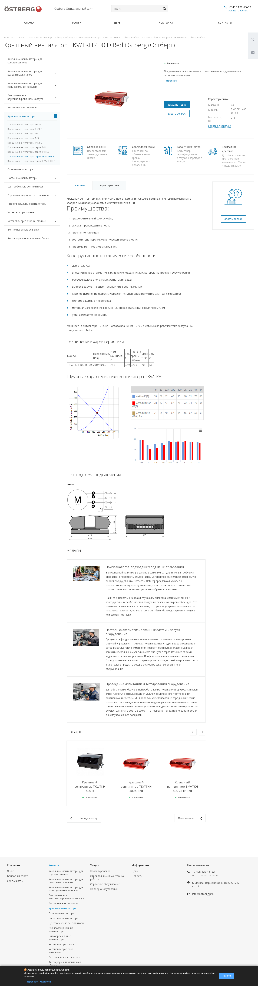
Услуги (76, 22)
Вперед (202, 732)
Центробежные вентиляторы (25, 186)
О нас (10, 871)
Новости (137, 876)
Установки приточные (21, 212)
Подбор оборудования (104, 889)
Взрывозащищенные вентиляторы (28, 195)
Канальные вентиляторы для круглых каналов (25, 60)
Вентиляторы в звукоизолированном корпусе (25, 97)
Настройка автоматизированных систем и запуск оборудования (143, 632)
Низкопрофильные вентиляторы (27, 203)
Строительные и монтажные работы (107, 877)
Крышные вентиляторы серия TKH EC (28, 151)
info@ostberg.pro (203, 894)
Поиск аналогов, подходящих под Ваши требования (145, 567)
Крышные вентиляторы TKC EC (25, 129)
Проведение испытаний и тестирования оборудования (147, 684)
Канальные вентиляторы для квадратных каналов (25, 72)
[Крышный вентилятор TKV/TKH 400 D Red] (111, 96)
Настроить (45, 981)
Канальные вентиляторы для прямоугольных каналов (25, 85)
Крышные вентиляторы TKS (23, 138)
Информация (141, 865)
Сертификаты (15, 881)
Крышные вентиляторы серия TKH (27, 147)
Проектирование (100, 871)
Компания (166, 22)
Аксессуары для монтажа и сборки (28, 238)
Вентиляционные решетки (23, 229)
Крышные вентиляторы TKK (23, 133)
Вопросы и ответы (18, 876)
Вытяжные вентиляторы (22, 107)
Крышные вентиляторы (21, 116)
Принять (226, 975)
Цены (117, 22)
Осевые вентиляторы (20, 169)
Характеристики (109, 185)
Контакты (225, 22)
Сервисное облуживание (105, 884)
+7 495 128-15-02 (240, 7)
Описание (79, 185)
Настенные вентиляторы (22, 178)
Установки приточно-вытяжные (27, 221)
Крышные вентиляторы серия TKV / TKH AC (31, 156)
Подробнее (31, 981)
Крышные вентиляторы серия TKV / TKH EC (31, 161)
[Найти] (164, 8)
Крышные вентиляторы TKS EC (25, 142)
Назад (193, 732)
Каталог (29, 22)
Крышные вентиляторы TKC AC (25, 124)
